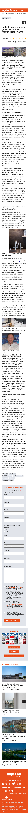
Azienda (6, 517)
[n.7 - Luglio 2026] (5, 639)
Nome (6, 494)
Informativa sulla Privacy (14, 604)
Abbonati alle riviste (17, 780)
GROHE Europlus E (18, 476)
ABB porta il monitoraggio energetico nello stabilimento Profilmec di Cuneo (12, 685)
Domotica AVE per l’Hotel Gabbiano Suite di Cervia (11, 711)
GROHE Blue (13, 473)
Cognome (7, 502)
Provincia (7, 543)
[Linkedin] (20, 784)
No (7, 531)
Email (6, 510)
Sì (6, 529)
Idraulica (12, 478)
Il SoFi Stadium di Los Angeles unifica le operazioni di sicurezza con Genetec (13, 736)
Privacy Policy (13, 793)
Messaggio (8, 566)
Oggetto (6, 558)
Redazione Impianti (21, 41)
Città (6, 535)
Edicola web (14, 647)
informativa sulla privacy (14, 587)
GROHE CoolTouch (7, 476)
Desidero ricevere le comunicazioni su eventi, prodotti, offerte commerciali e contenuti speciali (15, 614)
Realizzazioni (6, 18)
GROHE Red (5, 478)
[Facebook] (6, 784)
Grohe (6, 473)
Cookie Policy (22, 793)
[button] (22, 10)
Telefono (7, 550)
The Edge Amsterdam (8, 480)
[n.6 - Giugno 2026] (14, 639)
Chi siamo (8, 780)
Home (3, 13)
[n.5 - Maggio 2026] (22, 639)
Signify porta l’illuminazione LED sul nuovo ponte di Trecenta (14, 762)
